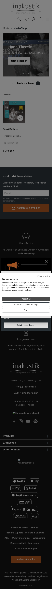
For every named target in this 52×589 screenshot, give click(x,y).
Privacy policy (43, 276)
